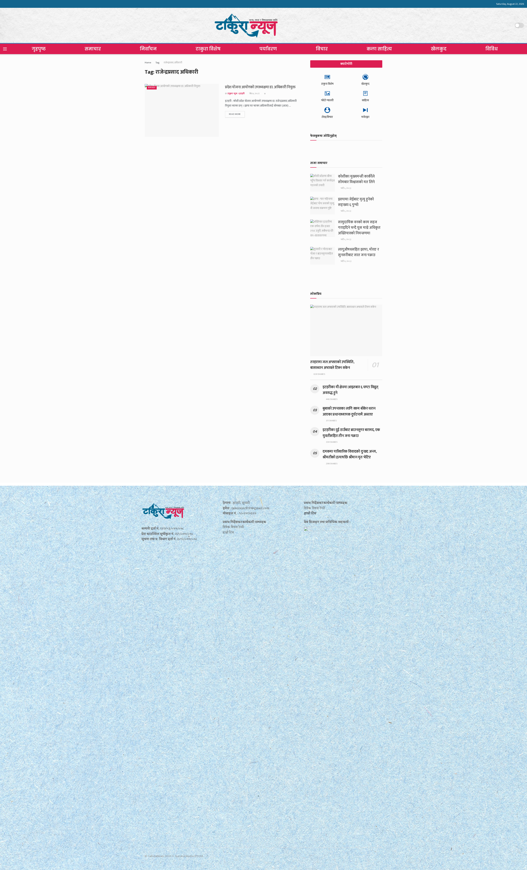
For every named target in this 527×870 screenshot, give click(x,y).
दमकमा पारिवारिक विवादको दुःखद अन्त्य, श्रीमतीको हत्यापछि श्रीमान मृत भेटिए (350, 454)
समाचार (93, 49)
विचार (322, 49)
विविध (491, 49)
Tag (157, 62)
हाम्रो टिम (310, 513)
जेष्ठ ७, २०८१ (254, 93)
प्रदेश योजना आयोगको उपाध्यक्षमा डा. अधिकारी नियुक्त (260, 87)
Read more (235, 114)
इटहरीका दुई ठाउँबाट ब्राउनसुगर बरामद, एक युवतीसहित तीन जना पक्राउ (351, 433)
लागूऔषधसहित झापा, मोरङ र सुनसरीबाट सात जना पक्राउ (358, 252)
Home (148, 62)
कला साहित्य (379, 49)
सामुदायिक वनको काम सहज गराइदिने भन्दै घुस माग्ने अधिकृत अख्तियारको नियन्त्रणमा (359, 227)
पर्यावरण (268, 49)
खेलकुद (439, 49)
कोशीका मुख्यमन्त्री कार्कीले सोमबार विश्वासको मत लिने (356, 179)
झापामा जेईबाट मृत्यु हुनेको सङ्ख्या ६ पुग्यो (356, 202)
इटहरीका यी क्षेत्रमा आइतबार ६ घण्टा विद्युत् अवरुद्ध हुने (350, 390)
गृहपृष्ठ (39, 49)
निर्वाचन (148, 49)
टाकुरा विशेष (208, 49)
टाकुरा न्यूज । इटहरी (236, 93)
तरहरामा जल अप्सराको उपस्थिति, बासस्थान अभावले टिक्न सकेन (332, 365)
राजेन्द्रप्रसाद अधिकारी (173, 62)
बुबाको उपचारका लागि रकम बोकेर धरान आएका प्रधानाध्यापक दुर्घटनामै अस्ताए (349, 411)
